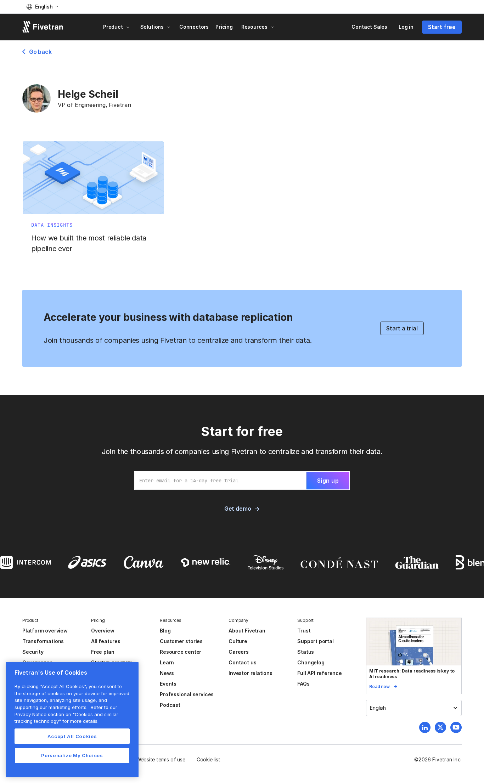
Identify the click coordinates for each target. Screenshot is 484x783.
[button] (42, 6)
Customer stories (181, 641)
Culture (238, 641)
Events (168, 684)
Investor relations (250, 673)
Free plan (102, 652)
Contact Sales (369, 27)
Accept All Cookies (72, 736)
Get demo (237, 508)
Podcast (170, 705)
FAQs (303, 684)
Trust (303, 631)
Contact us (242, 662)
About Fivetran (247, 631)
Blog (165, 631)
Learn (167, 662)
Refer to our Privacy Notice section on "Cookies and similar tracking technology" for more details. (66, 714)
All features (105, 641)
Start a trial (402, 328)
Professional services (187, 694)
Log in (406, 27)
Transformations (43, 641)
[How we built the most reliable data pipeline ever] (93, 201)
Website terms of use (160, 759)
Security (32, 652)
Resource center (180, 652)
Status (305, 652)
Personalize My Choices (72, 755)
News (167, 673)
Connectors (194, 27)
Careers (239, 652)
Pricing (224, 27)
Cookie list (208, 759)
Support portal (315, 641)
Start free (442, 26)
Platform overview (45, 631)
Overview (102, 631)
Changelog (310, 662)
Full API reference (319, 673)
